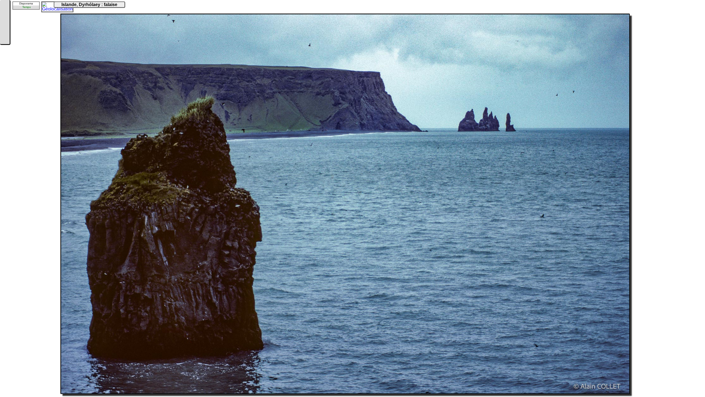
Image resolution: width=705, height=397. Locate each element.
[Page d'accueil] (5, 6)
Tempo (26, 7)
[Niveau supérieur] (5, 22)
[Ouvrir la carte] (45, 5)
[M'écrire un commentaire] (5, 39)
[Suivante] (5, 31)
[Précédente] (5, 14)
